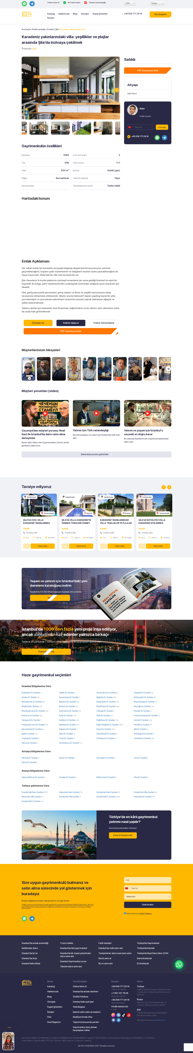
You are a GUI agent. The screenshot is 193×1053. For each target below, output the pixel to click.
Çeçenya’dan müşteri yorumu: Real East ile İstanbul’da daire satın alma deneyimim (43, 434)
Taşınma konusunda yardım (86, 1022)
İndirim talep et (71, 322)
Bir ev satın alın (105, 963)
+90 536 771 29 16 (133, 13)
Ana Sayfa (26, 29)
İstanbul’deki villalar (31, 963)
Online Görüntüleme (103, 322)
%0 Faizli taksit (73, 2)
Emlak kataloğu (39, 29)
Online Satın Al (53, 2)
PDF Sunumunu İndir (71, 331)
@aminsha (160, 1020)
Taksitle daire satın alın (71, 966)
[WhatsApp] (179, 964)
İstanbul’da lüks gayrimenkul (73, 948)
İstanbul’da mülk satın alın (110, 948)
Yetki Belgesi (79, 1007)
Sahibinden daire (30, 948)
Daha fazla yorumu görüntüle (95, 454)
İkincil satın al (104, 958)
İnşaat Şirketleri (100, 14)
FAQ (49, 1017)
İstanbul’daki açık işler (83, 1002)
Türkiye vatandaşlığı (97, 2)
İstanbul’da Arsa (29, 958)
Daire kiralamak (144, 958)
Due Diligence (54, 1022)
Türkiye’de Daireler (146, 948)
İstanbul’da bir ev (30, 953)
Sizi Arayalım (160, 14)
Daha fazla (42, 546)
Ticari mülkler (66, 943)
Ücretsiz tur (38, 322)
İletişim (50, 18)
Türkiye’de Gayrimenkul (148, 943)
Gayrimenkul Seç (46, 651)
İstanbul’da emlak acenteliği (35, 943)
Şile (57, 29)
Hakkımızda (63, 14)
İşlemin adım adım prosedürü (86, 1012)
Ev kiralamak (143, 963)
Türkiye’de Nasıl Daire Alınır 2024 (152, 953)
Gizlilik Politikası (145, 913)
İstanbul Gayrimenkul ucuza (73, 961)
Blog (75, 14)
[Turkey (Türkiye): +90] (130, 127)
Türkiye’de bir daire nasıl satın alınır (115, 953)
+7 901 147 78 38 (119, 993)
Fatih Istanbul (104, 943)
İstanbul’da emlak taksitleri (85, 991)
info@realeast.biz (119, 1006)
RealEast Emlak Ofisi (82, 1017)
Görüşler (85, 14)
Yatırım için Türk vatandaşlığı (91, 430)
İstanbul (50, 29)
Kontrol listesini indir (123, 835)
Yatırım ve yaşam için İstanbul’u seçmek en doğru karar (143, 432)
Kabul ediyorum (139, 913)
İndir (50, 597)
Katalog (51, 14)
